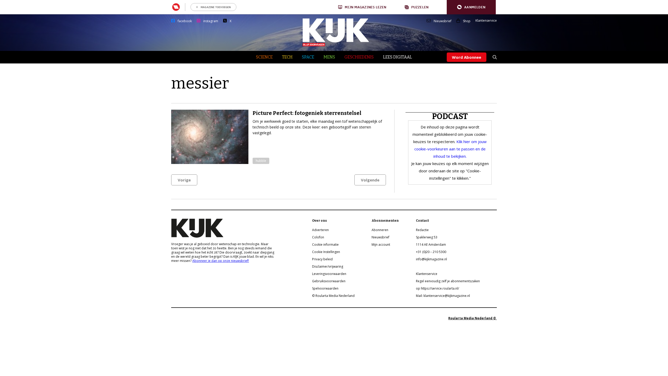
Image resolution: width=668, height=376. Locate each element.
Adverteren (320, 230)
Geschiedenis (359, 57)
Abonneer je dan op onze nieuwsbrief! (220, 260)
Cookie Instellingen (326, 252)
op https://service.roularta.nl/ (437, 288)
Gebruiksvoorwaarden (328, 281)
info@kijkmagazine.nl (431, 259)
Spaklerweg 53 (426, 237)
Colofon (318, 237)
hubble (261, 160)
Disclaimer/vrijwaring (327, 266)
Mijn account (381, 244)
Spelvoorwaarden (325, 288)
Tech (287, 57)
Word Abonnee (466, 57)
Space (308, 57)
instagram (210, 21)
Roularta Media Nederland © (472, 318)
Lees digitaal (397, 57)
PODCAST (450, 116)
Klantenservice (486, 21)
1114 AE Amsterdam (431, 244)
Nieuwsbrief (442, 21)
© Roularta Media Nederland (333, 295)
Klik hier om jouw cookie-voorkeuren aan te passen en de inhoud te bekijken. (450, 149)
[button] (471, 7)
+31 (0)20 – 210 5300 (431, 252)
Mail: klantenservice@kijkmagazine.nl (443, 295)
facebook (185, 21)
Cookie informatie (325, 244)
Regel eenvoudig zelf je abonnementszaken (448, 281)
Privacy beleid (322, 259)
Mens (329, 57)
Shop (466, 21)
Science (264, 57)
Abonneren (380, 230)
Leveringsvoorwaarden (329, 274)
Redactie (422, 230)
